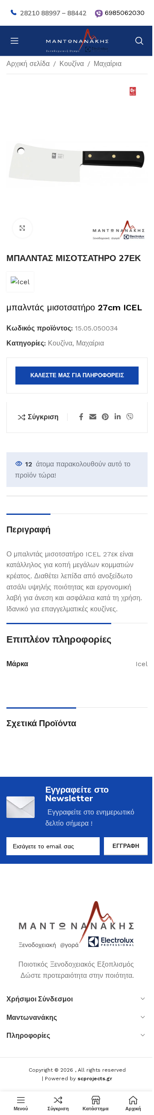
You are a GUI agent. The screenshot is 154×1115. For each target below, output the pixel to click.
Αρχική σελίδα (28, 64)
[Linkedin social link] (117, 417)
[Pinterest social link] (105, 417)
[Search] (139, 40)
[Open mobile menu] (14, 40)
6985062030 (125, 13)
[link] (99, 14)
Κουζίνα (71, 64)
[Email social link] (92, 417)
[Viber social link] (129, 417)
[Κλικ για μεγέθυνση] (22, 228)
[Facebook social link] (81, 417)
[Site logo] (77, 40)
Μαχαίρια (107, 64)
